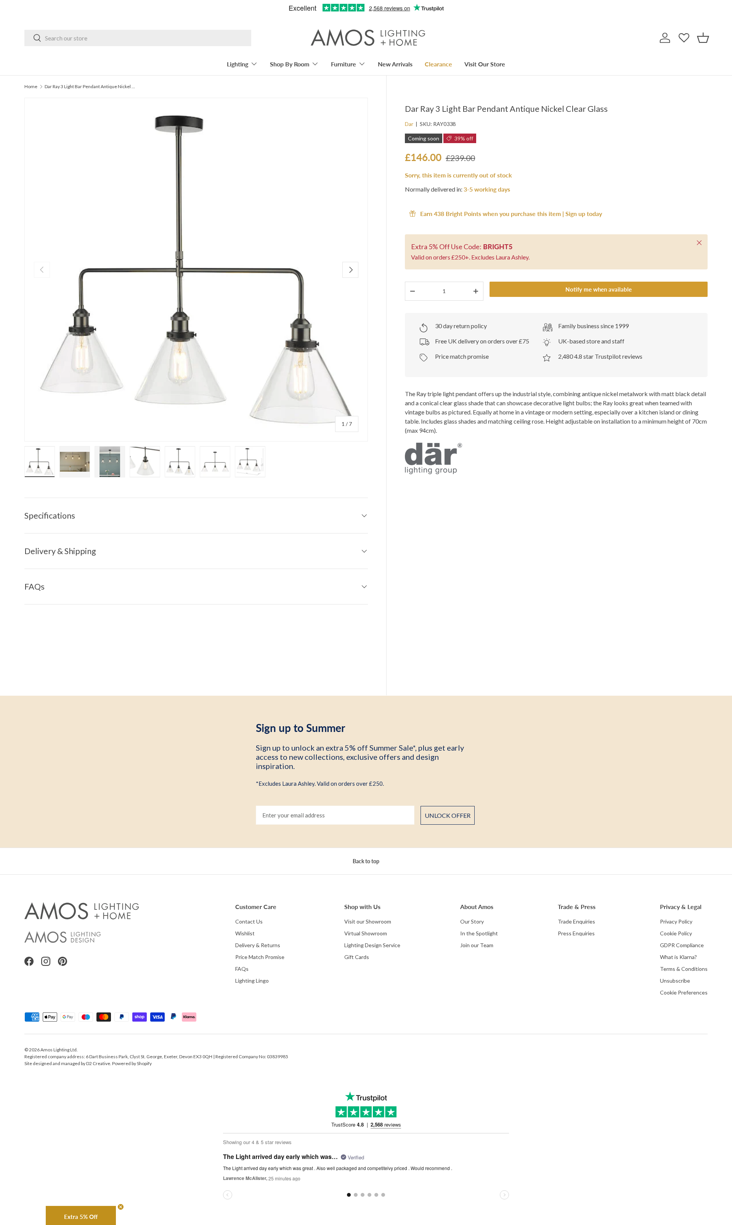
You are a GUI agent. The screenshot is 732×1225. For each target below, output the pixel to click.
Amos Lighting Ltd (58, 1050)
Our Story (472, 921)
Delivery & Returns (257, 945)
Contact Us (249, 921)
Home (30, 86)
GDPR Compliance (682, 945)
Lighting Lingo (252, 980)
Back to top (366, 861)
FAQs (242, 968)
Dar (409, 124)
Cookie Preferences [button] (684, 992)
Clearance (438, 64)
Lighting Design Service (372, 945)
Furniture (343, 64)
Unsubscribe (675, 980)
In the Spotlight (479, 933)
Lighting (237, 64)
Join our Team (476, 945)
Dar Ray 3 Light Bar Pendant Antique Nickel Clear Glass (90, 86)
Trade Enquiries (576, 921)
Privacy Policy (676, 921)
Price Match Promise (259, 957)
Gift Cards (356, 957)
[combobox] (137, 38)
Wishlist (245, 933)
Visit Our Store (484, 64)
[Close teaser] (121, 1207)
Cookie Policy (676, 933)
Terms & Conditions (684, 968)
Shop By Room (289, 64)
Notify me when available (598, 289)
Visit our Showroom (367, 921)
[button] (703, 37)
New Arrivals (395, 64)
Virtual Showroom (365, 933)
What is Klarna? (678, 957)
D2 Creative (98, 1063)
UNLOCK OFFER (447, 815)
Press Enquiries (576, 933)
